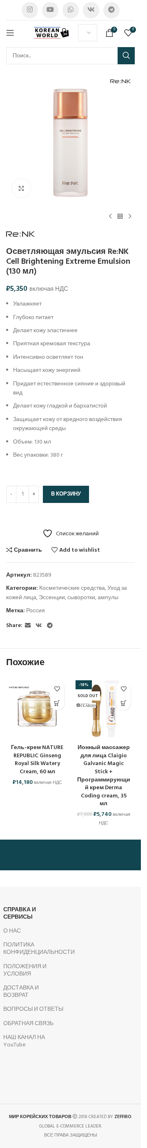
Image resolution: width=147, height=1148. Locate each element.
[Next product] (130, 217)
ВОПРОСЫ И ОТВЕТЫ (33, 1009)
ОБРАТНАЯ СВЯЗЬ (28, 1023)
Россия (35, 611)
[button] (57, 703)
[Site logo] (52, 33)
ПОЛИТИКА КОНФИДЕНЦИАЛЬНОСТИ (34, 948)
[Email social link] (27, 626)
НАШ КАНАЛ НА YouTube (24, 1041)
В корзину (66, 494)
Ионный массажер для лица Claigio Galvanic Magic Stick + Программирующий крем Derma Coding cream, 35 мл (103, 775)
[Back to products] (120, 217)
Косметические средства (72, 588)
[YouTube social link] (50, 10)
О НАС (12, 931)
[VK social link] (91, 10)
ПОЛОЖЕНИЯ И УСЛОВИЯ (25, 970)
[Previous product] (110, 217)
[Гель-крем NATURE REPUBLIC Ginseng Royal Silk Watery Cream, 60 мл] (37, 708)
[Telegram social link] (111, 10)
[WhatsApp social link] (70, 10)
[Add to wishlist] (57, 689)
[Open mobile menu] (10, 33)
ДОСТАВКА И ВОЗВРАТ (21, 991)
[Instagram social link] (30, 10)
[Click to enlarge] (21, 188)
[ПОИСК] (126, 55)
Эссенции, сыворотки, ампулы (78, 597)
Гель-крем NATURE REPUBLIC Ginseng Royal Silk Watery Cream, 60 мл (37, 760)
